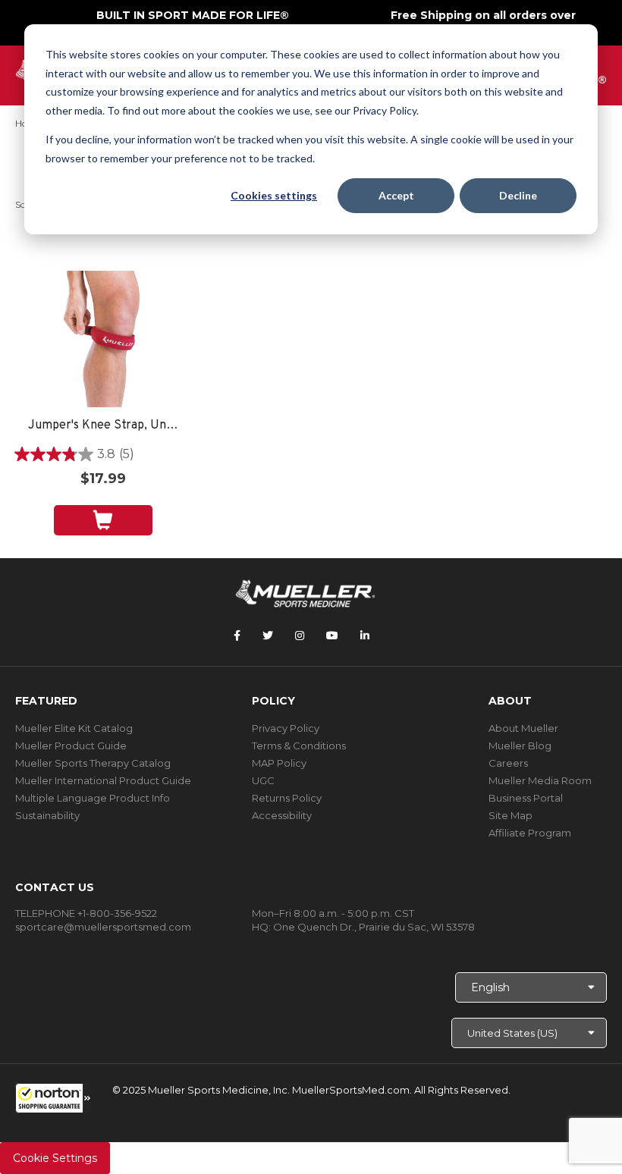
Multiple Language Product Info (92, 798)
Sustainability (47, 815)
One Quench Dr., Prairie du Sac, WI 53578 (374, 927)
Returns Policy (287, 798)
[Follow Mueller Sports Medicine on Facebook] (237, 635)
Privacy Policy (285, 728)
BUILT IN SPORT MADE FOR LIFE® (192, 15)
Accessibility (282, 815)
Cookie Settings (55, 1158)
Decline (518, 195)
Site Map (510, 815)
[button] (53, 1098)
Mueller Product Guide (71, 745)
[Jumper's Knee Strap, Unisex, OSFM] (102, 339)
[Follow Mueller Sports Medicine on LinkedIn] (364, 635)
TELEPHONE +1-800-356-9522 (86, 913)
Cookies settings (274, 195)
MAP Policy (279, 763)
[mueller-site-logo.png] (305, 592)
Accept (396, 195)
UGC (263, 780)
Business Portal (525, 798)
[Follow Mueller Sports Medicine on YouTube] (332, 635)
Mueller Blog (519, 745)
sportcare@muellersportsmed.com (103, 927)
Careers (508, 763)
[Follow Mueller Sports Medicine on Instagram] (299, 635)
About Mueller (523, 728)
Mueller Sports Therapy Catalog (93, 763)
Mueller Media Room (540, 780)
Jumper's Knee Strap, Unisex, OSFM (103, 426)
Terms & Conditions (299, 745)
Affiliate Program (529, 833)
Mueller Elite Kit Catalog (74, 728)
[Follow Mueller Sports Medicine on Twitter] (267, 635)
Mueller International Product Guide (103, 780)
